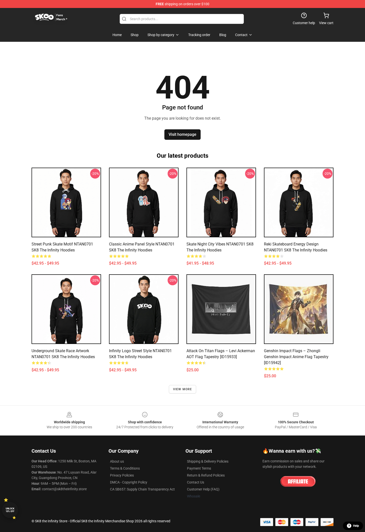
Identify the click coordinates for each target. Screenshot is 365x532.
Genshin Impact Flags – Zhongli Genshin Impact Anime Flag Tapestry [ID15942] (296, 356)
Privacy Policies (122, 475)
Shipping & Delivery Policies (207, 461)
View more (182, 389)
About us (117, 461)
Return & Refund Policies (206, 475)
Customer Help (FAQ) (203, 489)
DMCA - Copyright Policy (128, 482)
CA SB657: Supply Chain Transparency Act (142, 489)
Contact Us (195, 482)
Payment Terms (199, 468)
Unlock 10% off (10, 510)
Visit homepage (182, 134)
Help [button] (356, 526)
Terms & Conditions (125, 468)
